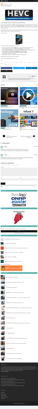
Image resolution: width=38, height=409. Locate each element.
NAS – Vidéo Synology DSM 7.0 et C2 (6, 129)
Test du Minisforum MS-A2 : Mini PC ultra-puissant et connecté (15, 282)
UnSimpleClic (3, 398)
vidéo (30, 62)
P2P (18, 62)
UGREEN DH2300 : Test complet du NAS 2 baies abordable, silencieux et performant (18, 312)
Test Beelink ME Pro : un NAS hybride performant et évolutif (14, 302)
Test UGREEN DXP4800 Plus (10, 333)
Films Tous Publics (3, 395)
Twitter (27, 369)
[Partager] (6, 68)
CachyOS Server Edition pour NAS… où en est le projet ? (13, 261)
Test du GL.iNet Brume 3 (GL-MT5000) (11, 277)
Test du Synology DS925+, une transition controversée (14, 353)
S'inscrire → (19, 231)
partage (22, 62)
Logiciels (2, 4)
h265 (13, 62)
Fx (8, 76)
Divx (5, 62)
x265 (35, 62)
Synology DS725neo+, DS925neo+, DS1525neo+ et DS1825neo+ (14, 252)
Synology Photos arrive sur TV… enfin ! (6, 107)
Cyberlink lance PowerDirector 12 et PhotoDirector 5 (26, 136)
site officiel (15, 58)
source (2, 60)
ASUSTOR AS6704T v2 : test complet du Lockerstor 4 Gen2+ (15, 292)
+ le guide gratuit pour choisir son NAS (19, 233)
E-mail (20, 177)
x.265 (33, 62)
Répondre (35, 146)
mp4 (16, 62)
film (8, 62)
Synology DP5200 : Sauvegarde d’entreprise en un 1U (12, 239)
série (24, 62)
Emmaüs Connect (3, 394)
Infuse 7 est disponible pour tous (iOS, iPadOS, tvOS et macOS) (28, 130)
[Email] (6, 71)
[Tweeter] (19, 68)
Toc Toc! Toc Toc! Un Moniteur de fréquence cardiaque (12, 136)
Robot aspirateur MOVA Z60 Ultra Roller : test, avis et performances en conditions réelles (19, 307)
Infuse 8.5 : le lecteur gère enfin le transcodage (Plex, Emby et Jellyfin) (14, 379)
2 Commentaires (10, 4)
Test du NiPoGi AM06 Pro (9, 348)
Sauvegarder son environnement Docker (10, 243)
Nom (1, 177)
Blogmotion (2, 392)
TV (27, 62)
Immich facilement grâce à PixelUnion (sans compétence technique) (15, 382)
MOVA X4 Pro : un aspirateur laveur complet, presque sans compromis (16, 343)
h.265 (10, 62)
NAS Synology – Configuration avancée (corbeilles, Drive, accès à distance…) (28, 107)
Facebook (33, 369)
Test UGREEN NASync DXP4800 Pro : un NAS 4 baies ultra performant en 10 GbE (18, 297)
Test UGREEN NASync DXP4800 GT (11, 287)
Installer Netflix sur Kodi (10, 381)
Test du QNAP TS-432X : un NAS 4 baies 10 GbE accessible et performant (16, 338)
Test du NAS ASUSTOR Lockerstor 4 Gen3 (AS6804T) (14, 358)
